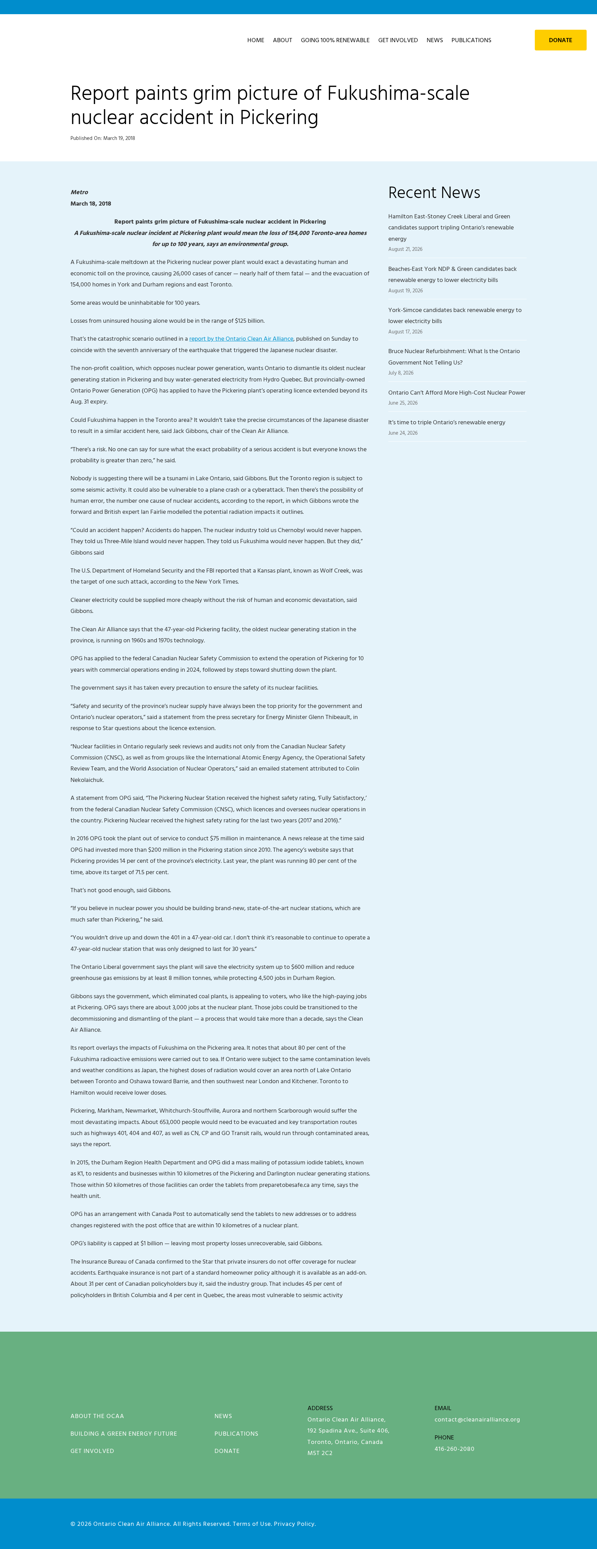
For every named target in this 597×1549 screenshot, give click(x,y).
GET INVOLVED (92, 1450)
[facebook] (404, 1522)
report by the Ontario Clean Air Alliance (241, 338)
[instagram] (428, 1522)
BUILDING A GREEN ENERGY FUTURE (123, 1433)
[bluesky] (451, 1522)
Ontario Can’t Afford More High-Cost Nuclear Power (456, 392)
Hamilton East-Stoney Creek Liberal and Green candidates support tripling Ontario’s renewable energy (451, 227)
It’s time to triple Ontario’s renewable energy (446, 422)
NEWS (223, 1415)
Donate (560, 40)
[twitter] (499, 1522)
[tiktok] (523, 1522)
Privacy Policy (294, 1523)
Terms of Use (252, 1523)
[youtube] (475, 1522)
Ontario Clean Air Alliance (131, 1523)
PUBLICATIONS (236, 1433)
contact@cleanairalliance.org (477, 1419)
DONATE (227, 1450)
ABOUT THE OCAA (97, 1415)
